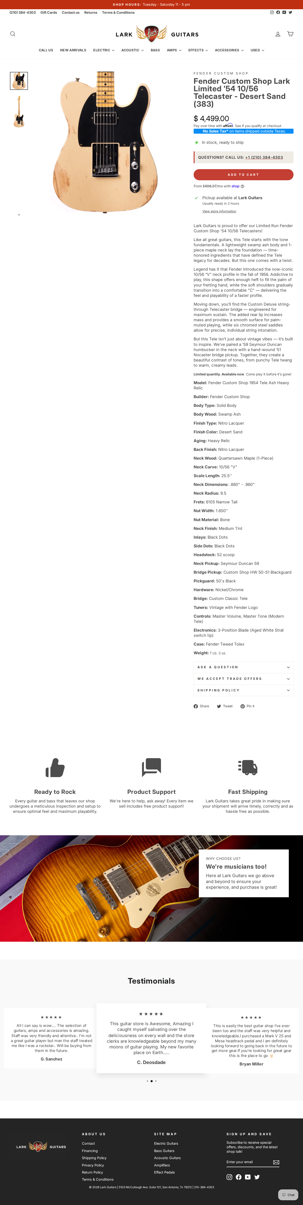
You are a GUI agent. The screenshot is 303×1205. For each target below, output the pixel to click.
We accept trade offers (229, 679)
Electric (102, 50)
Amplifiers (162, 1165)
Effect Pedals (164, 1172)
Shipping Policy (218, 690)
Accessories (227, 50)
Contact (88, 1143)
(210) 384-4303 (22, 12)
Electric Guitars (166, 1143)
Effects (196, 50)
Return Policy (92, 1172)
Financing (90, 1151)
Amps (172, 50)
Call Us (46, 50)
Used (256, 50)
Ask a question (217, 667)
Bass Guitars (164, 1151)
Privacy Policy (93, 1165)
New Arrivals (73, 50)
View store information (219, 211)
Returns (90, 12)
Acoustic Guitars (167, 1158)
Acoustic (130, 50)
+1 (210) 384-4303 (264, 157)
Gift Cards (48, 12)
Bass (155, 50)
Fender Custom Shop (221, 73)
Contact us (71, 12)
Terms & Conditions (118, 12)
